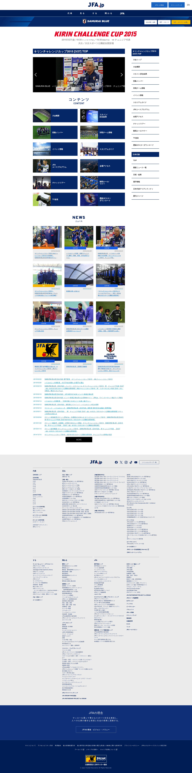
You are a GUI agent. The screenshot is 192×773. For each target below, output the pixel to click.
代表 (70, 13)
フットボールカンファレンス (70, 597)
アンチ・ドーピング (67, 634)
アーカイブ (78, 749)
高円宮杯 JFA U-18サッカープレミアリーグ (106, 478)
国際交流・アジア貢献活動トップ (103, 630)
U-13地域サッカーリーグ (101, 502)
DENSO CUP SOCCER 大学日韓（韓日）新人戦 (75, 511)
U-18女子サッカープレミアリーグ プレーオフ (139, 488)
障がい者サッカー (38, 586)
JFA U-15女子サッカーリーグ (135, 492)
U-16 (34, 490)
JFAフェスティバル (38, 588)
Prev (36, 74)
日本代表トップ (37, 474)
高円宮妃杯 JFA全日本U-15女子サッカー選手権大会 (141, 490)
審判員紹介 (65, 573)
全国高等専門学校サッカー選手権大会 (72, 515)
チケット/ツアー (139, 123)
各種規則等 (130, 621)
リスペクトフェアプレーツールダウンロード (74, 686)
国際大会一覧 (66, 476)
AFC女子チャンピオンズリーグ (135, 501)
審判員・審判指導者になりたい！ (71, 569)
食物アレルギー (66, 636)
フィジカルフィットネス (69, 612)
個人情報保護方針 (69, 745)
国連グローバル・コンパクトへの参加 (104, 625)
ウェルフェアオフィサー (69, 676)
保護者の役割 (66, 665)
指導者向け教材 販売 (68, 601)
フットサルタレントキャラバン (102, 581)
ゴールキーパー (66, 610)
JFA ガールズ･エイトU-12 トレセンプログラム (107, 577)
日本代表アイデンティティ (143, 189)
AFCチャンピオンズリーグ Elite (70, 485)
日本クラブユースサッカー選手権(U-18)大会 (107, 490)
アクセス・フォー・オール (134, 586)
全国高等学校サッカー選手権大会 (104, 484)
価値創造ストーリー (132, 581)
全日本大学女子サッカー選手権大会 (136, 482)
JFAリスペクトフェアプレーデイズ (71, 674)
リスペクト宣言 (66, 650)
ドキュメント (130, 609)
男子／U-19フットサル (39, 510)
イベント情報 (138, 95)
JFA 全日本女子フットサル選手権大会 (137, 524)
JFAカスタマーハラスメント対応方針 (154, 745)
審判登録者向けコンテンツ (69, 575)
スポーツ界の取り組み (68, 673)
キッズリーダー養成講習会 (40, 583)
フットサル (130, 603)
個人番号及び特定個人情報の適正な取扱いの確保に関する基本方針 (99, 745)
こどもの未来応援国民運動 (101, 612)
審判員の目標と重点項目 (69, 581)
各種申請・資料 (66, 606)
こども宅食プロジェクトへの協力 (103, 621)
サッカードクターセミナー (69, 630)
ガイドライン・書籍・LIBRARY (71, 645)
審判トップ (65, 564)
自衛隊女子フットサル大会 (134, 525)
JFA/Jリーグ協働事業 (100, 592)
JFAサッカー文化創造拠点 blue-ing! (137, 549)
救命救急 (64, 628)
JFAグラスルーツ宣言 (39, 566)
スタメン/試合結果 (140, 74)
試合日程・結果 (150, 22)
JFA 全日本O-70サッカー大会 (135, 515)
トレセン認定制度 (99, 568)
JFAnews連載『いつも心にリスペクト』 (73, 667)
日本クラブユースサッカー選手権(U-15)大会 (107, 504)
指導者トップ (66, 584)
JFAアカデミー (98, 586)
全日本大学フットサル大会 (134, 527)
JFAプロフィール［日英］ (134, 592)
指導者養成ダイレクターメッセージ (72, 587)
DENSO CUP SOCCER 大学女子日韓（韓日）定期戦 (76, 513)
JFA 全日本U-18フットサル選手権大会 (137, 529)
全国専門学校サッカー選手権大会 (71, 519)
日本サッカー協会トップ (133, 564)
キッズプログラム (38, 581)
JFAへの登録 (159, 5)
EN (188, 5)
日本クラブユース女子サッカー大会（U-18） (139, 499)
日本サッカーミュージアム (134, 552)
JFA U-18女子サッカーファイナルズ (137, 484)
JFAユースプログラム (141, 109)
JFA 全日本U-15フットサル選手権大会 (137, 531)
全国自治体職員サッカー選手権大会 (72, 496)
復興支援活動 (98, 619)
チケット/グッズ (176, 5)
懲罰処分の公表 (66, 690)
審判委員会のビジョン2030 (69, 566)
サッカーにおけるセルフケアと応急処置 (73, 641)
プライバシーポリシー (131, 745)
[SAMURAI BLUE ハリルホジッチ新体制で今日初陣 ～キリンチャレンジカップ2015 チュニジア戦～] (78, 58)
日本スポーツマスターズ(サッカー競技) (73, 500)
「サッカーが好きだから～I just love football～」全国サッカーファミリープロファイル (46, 591)
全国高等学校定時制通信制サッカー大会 (106, 488)
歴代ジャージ (138, 196)
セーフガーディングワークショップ (72, 682)
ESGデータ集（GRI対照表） (134, 579)
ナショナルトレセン (99, 569)
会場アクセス (138, 116)
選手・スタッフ (164, 22)
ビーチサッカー (37, 517)
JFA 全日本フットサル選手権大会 (136, 522)
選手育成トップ (98, 564)
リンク (128, 626)
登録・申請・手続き (132, 575)
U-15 (34, 492)
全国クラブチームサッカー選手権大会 (72, 493)
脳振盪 (64, 624)
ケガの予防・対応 (67, 639)
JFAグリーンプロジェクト (101, 599)
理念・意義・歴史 (67, 603)
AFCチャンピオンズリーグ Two (70, 487)
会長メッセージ (131, 566)
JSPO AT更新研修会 (67, 632)
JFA (95, 560)
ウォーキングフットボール (40, 577)
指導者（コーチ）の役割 (69, 586)
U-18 (34, 486)
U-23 (34, 481)
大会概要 (136, 66)
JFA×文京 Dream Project (133, 588)
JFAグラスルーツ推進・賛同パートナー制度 (45, 594)
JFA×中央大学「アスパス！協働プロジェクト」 (107, 606)
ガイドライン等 (66, 620)
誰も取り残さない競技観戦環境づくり (104, 600)
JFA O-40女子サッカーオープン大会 (137, 480)
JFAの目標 (129, 569)
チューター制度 (66, 608)
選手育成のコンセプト (100, 566)
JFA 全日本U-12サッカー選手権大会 (104, 512)
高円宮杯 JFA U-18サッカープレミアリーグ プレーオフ (110, 482)
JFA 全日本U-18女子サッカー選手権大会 (138, 486)
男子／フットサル (38, 508)
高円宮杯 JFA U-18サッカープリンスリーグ (106, 480)
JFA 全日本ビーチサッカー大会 (135, 543)
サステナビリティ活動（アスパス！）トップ (106, 597)
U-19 (34, 485)
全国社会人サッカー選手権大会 (70, 494)
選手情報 (136, 181)
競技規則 (64, 577)
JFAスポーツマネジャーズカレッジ (103, 614)
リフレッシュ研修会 (67, 595)
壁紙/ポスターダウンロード (143, 145)
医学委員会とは (66, 643)
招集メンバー (138, 81)
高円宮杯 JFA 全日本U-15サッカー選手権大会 (107, 498)
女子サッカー (130, 601)
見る (82, 13)
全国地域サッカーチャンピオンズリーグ (73, 491)
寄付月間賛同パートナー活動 (102, 627)
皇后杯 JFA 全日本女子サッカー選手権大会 (138, 476)
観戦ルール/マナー (140, 131)
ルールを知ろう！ (132, 546)
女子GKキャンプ (98, 575)
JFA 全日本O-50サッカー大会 (135, 511)
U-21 (34, 483)
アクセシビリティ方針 (45, 745)
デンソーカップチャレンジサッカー (72, 508)
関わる (109, 13)
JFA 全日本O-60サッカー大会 (135, 513)
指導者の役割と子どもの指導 (70, 663)
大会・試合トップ (67, 474)
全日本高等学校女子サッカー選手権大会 (138, 493)
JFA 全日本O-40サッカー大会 (135, 509)
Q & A (128, 624)
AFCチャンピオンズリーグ (69, 483)
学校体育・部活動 (38, 584)
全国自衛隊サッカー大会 (69, 498)
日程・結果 (137, 174)
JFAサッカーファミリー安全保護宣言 (104, 604)
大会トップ (137, 59)
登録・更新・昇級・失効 (69, 604)
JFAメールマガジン (132, 629)
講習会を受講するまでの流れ (70, 591)
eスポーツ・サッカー (39, 522)
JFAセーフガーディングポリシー (71, 654)
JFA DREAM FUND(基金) (69, 695)
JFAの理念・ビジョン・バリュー (96, 729)
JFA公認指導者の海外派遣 (69, 616)
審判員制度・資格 (67, 571)
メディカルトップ (67, 622)
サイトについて (30, 745)
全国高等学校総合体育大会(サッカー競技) (106, 486)
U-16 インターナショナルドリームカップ (106, 493)
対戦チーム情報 (139, 88)
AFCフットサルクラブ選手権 (135, 539)
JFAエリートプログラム (100, 571)
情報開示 (129, 577)
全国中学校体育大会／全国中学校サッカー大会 (107, 500)
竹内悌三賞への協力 (99, 610)
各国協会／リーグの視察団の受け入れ (104, 641)
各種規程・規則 (131, 573)
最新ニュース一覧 (140, 167)
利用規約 (58, 745)
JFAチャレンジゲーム (39, 573)
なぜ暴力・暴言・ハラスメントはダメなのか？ (75, 661)
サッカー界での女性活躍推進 (102, 602)
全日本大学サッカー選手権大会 (70, 502)
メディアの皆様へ (92, 749)
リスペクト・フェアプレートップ (71, 648)
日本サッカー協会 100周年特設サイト (137, 585)
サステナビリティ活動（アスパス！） (137, 583)
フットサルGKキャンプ (100, 579)
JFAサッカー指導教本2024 (69, 599)
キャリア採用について (107, 749)
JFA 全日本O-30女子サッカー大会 (136, 478)
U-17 (34, 488)
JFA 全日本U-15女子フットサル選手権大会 (138, 533)
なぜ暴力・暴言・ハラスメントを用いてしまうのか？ (77, 659)
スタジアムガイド (140, 102)
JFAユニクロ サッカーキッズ (41, 568)
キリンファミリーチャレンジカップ (42, 575)
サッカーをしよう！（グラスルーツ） (43, 564)
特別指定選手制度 (99, 583)
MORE (79, 440)
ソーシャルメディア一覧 (149, 462)
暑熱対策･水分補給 (67, 626)
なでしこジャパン (38, 496)
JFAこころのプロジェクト (101, 608)
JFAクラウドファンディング (70, 693)
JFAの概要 (129, 568)
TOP (135, 160)
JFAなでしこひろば (38, 571)
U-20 (34, 498)
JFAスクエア (36, 579)
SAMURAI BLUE (37, 479)
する (95, 13)
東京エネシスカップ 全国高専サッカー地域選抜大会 (76, 517)
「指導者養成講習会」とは (69, 589)
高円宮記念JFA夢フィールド (102, 590)
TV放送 (136, 138)
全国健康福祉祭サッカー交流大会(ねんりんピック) (141, 517)
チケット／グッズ (131, 615)
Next (122, 74)
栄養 (63, 638)
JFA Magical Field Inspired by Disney (43, 569)
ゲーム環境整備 (98, 585)
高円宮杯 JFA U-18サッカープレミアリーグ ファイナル (110, 476)
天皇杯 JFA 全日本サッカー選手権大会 (72, 481)
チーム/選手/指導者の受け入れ (102, 639)
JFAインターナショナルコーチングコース (73, 618)
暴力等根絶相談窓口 (67, 688)
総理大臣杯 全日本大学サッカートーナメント (74, 504)
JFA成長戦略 (130, 571)
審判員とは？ (66, 568)
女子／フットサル (38, 512)
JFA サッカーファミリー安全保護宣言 (72, 652)
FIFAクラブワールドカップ (69, 521)
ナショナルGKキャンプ (100, 573)
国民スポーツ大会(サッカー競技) (71, 489)
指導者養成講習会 (67, 593)
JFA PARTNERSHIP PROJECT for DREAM (74, 698)
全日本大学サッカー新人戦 (69, 506)
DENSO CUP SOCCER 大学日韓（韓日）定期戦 (75, 510)
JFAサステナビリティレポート (102, 623)
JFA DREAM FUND (132, 590)
